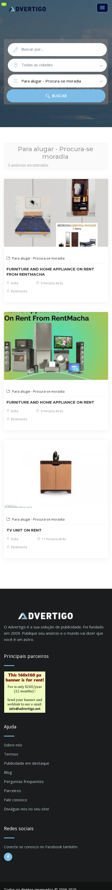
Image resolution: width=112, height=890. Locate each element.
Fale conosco (15, 799)
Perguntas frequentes (24, 781)
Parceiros (12, 790)
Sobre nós (13, 744)
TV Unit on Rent (24, 530)
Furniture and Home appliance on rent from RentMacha (50, 272)
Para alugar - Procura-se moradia (38, 258)
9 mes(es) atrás (51, 283)
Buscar (59, 95)
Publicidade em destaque (26, 763)
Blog (8, 772)
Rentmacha (18, 291)
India (14, 283)
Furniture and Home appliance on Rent (50, 402)
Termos (11, 754)
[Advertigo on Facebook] (8, 857)
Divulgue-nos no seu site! (26, 808)
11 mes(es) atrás (53, 539)
